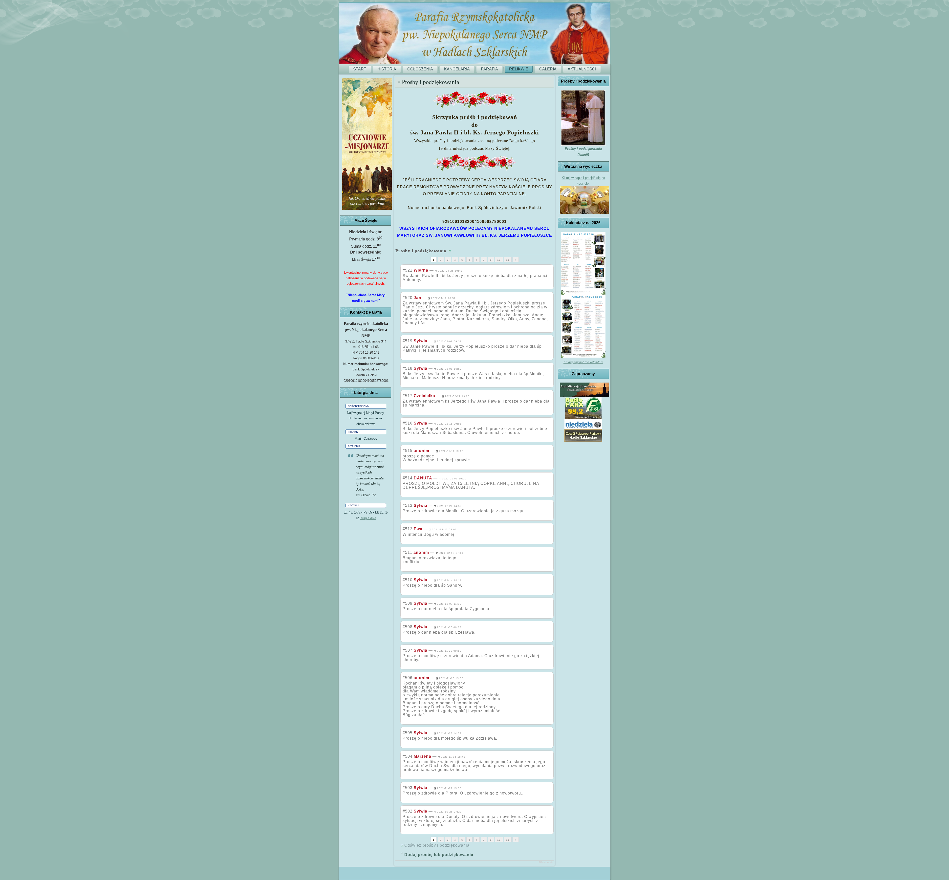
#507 (407, 650)
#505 (407, 733)
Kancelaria (457, 69)
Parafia (489, 69)
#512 (407, 529)
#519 (407, 341)
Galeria (548, 69)
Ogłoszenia (420, 69)
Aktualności (582, 69)
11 (507, 259)
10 (499, 259)
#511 (407, 552)
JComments (546, 862)
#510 (407, 580)
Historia (386, 69)
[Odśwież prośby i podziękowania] (451, 251)
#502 (407, 811)
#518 (407, 368)
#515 (407, 451)
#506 (407, 678)
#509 (407, 603)
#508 (407, 627)
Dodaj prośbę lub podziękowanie (438, 855)
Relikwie (518, 69)
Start (359, 69)
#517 (407, 396)
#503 (407, 788)
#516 (407, 423)
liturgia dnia (368, 518)
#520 (407, 298)
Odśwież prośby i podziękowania (437, 845)
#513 (407, 505)
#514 (407, 478)
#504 (407, 756)
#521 (407, 270)
